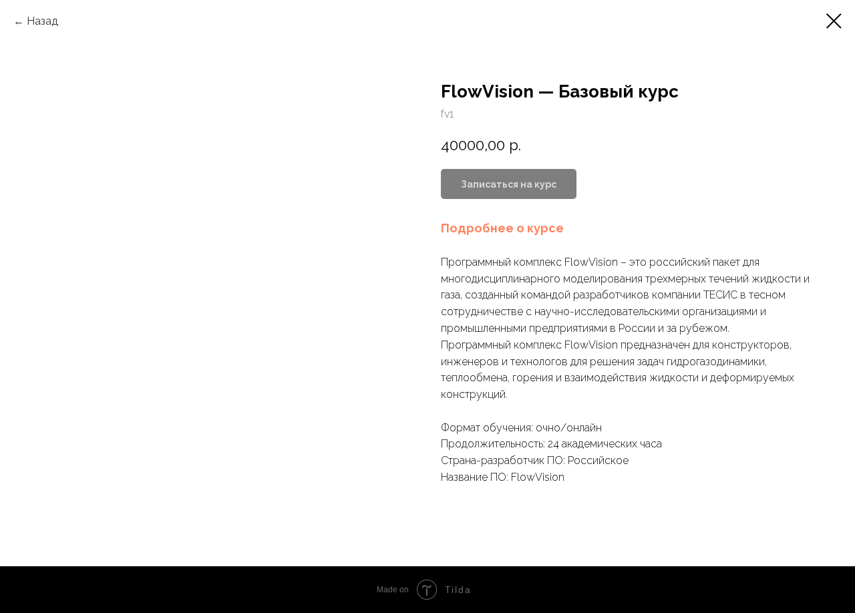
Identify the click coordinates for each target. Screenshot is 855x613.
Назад (42, 21)
